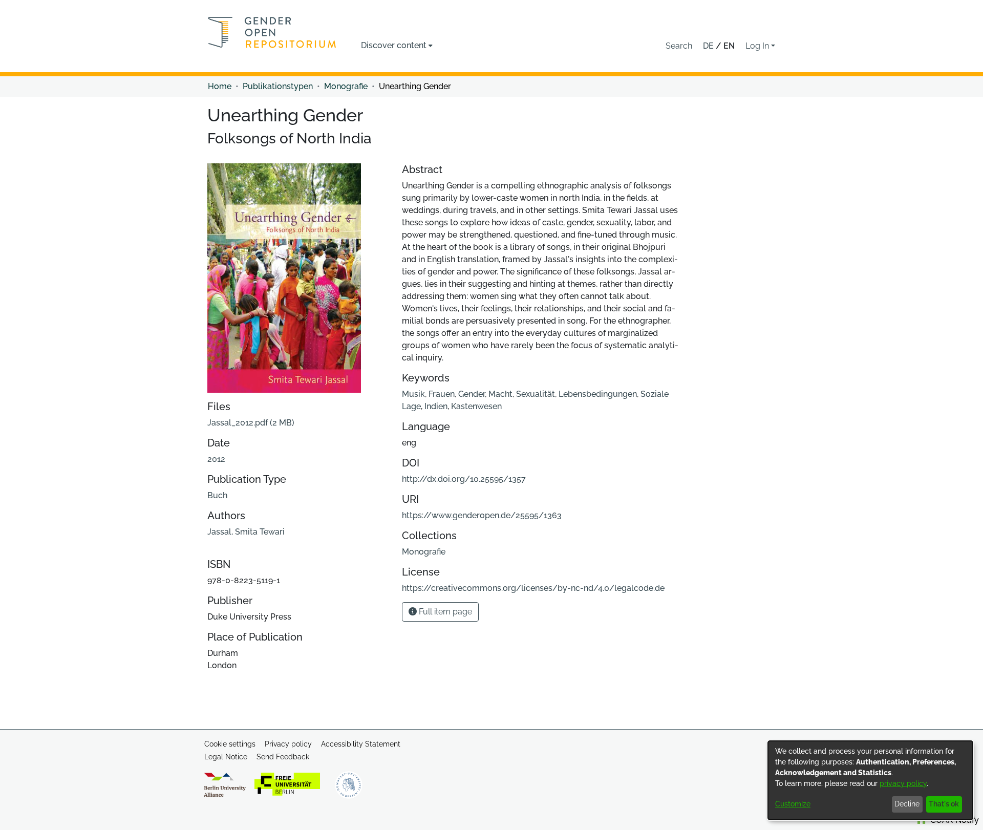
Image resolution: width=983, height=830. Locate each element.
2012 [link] (216, 459)
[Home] (272, 32)
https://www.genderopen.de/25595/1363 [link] (482, 515)
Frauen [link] (442, 394)
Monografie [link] (346, 86)
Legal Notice (225, 757)
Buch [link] (217, 495)
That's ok (944, 804)
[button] (679, 46)
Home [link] (219, 86)
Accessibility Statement (360, 744)
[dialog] (870, 780)
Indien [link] (435, 406)
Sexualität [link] (535, 394)
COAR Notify (953, 820)
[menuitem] (397, 45)
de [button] (709, 46)
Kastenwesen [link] (476, 406)
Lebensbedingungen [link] (598, 394)
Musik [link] (413, 394)
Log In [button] (758, 46)
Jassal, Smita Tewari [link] (246, 532)
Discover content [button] (393, 45)
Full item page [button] (444, 611)
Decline (907, 804)
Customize (792, 804)
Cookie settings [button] (229, 744)
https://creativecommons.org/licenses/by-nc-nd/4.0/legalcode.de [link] (533, 588)
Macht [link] (500, 394)
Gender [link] (471, 394)
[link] (250, 423)
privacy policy (903, 783)
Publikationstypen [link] (278, 86)
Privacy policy (288, 744)
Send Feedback (283, 757)
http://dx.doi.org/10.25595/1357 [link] (464, 479)
